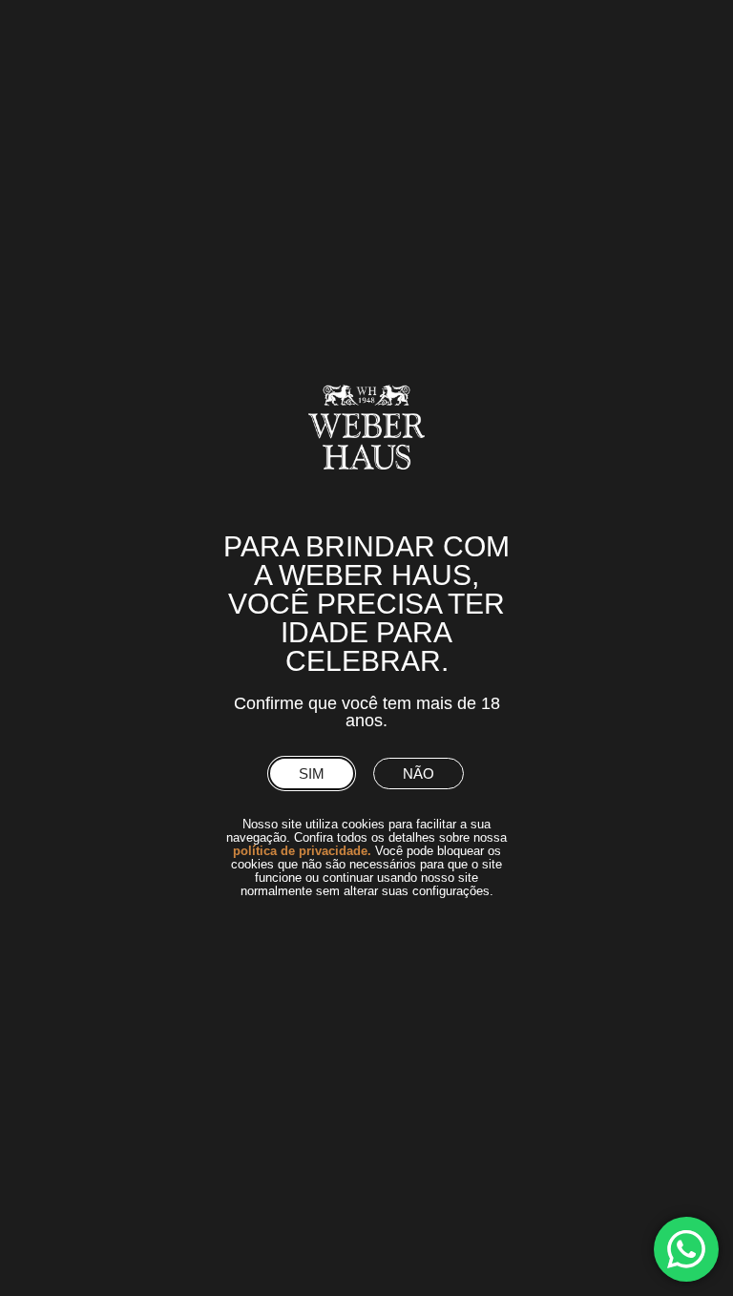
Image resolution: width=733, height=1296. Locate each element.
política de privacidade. (302, 851)
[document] (366, 648)
